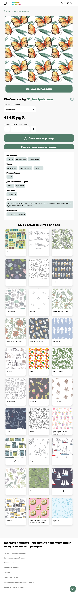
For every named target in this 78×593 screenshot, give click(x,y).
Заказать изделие (39, 88)
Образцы (7, 572)
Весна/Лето (38, 168)
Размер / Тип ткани (12, 105)
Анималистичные (25, 168)
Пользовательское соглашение (16, 553)
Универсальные (34, 159)
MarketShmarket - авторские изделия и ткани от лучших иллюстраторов (37, 544)
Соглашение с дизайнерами (15, 558)
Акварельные (12, 168)
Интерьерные (21, 159)
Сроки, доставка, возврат (14, 587)
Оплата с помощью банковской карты (19, 582)
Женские (10, 159)
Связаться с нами (11, 577)
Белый (9, 177)
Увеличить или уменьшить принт (39, 146)
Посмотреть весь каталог (17, 11)
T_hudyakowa (40, 99)
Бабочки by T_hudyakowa (16, 214)
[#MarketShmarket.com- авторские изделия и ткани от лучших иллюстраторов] (16, 3)
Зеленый (10, 186)
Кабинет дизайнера (12, 568)
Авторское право (10, 563)
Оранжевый (20, 186)
